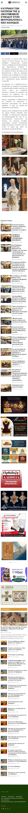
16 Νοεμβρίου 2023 (13, 718)
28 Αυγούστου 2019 (13, 651)
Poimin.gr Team (6, 27)
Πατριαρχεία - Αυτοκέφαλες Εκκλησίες (5, 371)
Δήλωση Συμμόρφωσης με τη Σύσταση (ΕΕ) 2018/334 (13, 801)
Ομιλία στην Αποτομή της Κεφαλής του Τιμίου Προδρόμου (17, 722)
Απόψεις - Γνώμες (5, 385)
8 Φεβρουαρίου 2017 (14, 674)
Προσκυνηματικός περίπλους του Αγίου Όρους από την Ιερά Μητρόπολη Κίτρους (19, 288)
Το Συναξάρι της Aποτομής (16, 654)
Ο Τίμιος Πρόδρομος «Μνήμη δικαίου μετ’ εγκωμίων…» (18, 362)
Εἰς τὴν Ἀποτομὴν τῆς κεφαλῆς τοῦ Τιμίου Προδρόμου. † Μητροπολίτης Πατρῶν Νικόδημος (19, 352)
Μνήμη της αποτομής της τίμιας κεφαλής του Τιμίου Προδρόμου (17, 760)
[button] (10, 562)
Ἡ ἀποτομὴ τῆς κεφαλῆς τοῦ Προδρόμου (16, 744)
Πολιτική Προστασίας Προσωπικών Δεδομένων (12, 798)
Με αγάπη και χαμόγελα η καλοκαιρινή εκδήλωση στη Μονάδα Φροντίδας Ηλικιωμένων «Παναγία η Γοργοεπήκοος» (19, 375)
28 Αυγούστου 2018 (13, 712)
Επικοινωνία (11, 796)
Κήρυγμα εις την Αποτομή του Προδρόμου (16, 709)
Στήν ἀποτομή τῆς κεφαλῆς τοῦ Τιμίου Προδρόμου (17, 715)
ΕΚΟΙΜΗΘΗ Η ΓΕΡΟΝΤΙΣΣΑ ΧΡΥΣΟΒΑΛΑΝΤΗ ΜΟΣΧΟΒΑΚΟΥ (17, 237)
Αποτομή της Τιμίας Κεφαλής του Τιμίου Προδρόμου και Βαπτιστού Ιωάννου (17, 695)
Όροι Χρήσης (19, 796)
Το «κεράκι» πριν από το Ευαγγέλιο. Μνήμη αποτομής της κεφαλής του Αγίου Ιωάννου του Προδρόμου (17, 752)
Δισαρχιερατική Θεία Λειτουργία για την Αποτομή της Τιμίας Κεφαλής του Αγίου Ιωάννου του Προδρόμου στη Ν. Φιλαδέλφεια (19, 266)
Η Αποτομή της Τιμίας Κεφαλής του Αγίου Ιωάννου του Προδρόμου (6, 350)
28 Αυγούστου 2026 (17, 366)
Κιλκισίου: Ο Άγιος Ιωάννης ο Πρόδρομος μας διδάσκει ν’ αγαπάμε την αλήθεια (19, 227)
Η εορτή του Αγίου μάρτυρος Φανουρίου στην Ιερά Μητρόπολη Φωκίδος (19, 329)
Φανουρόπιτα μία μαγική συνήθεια (17, 386)
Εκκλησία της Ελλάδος (8, 25)
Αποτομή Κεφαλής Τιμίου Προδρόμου (15, 702)
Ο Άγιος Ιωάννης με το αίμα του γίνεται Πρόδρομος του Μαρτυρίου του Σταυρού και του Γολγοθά (19, 310)
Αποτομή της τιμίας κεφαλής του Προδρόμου (16, 773)
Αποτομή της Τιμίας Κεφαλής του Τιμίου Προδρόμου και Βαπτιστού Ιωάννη (17, 730)
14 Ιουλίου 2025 (18, 25)
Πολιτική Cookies (5, 800)
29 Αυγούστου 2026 (17, 232)
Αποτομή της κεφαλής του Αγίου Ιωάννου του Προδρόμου (17, 671)
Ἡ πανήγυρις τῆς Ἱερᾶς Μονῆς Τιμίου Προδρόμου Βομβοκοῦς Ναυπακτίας (19, 278)
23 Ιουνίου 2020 (13, 667)
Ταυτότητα (3, 796)
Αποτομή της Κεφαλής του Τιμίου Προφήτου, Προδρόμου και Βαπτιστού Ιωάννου (16, 678)
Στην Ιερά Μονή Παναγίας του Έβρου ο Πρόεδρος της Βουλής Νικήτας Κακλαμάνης (19, 298)
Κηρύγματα (4, 361)
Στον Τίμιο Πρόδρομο (14, 766)
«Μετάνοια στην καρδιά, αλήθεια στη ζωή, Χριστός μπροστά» (19, 320)
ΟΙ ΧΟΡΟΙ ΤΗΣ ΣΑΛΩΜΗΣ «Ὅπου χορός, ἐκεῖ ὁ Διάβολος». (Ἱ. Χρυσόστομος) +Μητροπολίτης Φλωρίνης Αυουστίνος (17, 663)
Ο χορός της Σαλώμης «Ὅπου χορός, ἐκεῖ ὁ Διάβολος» (16, 648)
